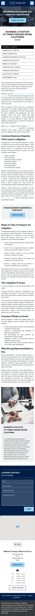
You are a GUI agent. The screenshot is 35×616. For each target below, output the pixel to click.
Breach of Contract (10, 64)
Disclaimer (17, 597)
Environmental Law (10, 77)
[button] (17, 527)
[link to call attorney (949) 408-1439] (3, 3)
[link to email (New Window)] (17, 570)
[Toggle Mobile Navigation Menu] (32, 3)
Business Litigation (10, 47)
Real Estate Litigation (11, 74)
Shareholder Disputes (11, 60)
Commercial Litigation (11, 50)
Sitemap (30, 595)
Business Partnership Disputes (14, 57)
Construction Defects (11, 70)
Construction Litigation (11, 67)
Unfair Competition (10, 54)
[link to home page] (17, 3)
